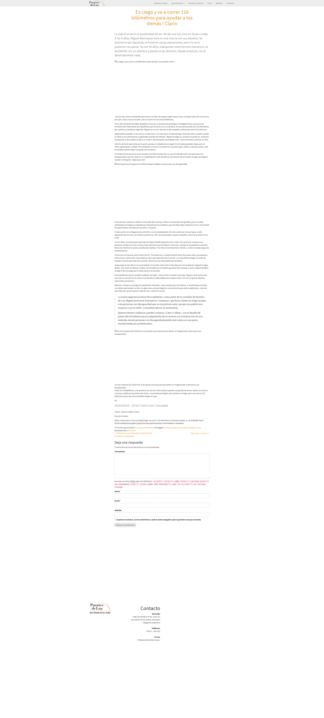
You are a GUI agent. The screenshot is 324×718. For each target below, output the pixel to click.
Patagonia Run (194, 427)
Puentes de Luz (100, 3)
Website (118, 510)
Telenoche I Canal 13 (199, 433)
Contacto (230, 3)
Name (117, 491)
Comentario (120, 451)
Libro (209, 3)
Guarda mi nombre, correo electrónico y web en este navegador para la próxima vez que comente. (159, 519)
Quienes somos (160, 3)
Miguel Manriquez (180, 427)
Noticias (219, 3)
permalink (131, 430)
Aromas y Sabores (196, 3)
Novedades (149, 427)
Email (117, 500)
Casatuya (139, 427)
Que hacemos (177, 3)
